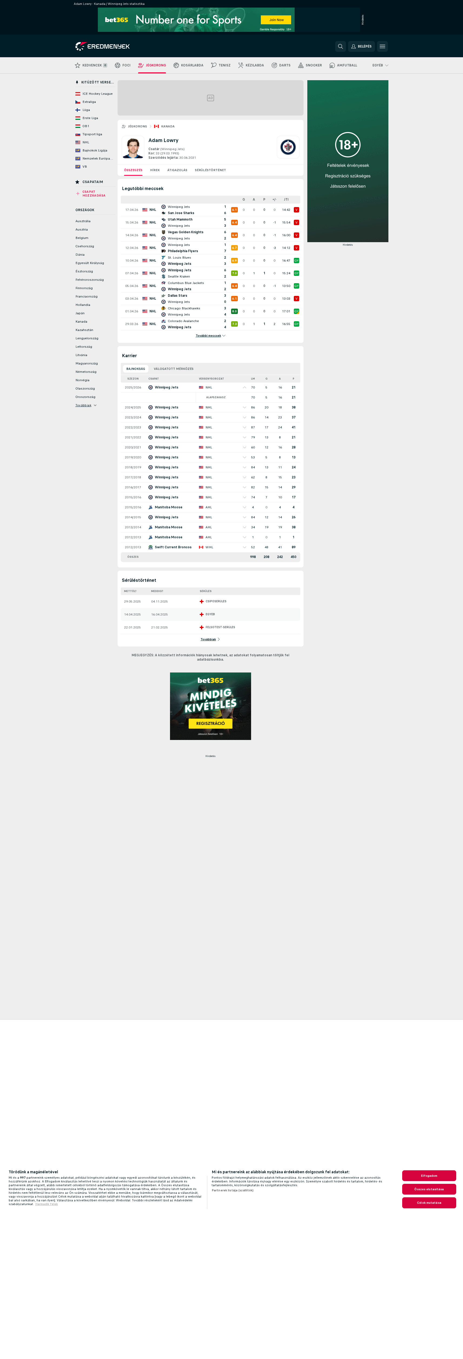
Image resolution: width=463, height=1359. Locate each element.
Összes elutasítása (429, 1189)
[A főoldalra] (112, 46)
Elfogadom (429, 1176)
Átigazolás (177, 170)
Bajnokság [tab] (135, 369)
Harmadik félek (46, 1204)
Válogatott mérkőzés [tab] (174, 369)
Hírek (155, 170)
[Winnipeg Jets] (288, 148)
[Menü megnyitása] (382, 46)
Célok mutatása (429, 1203)
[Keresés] (340, 46)
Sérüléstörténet (210, 170)
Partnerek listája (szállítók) (233, 1190)
